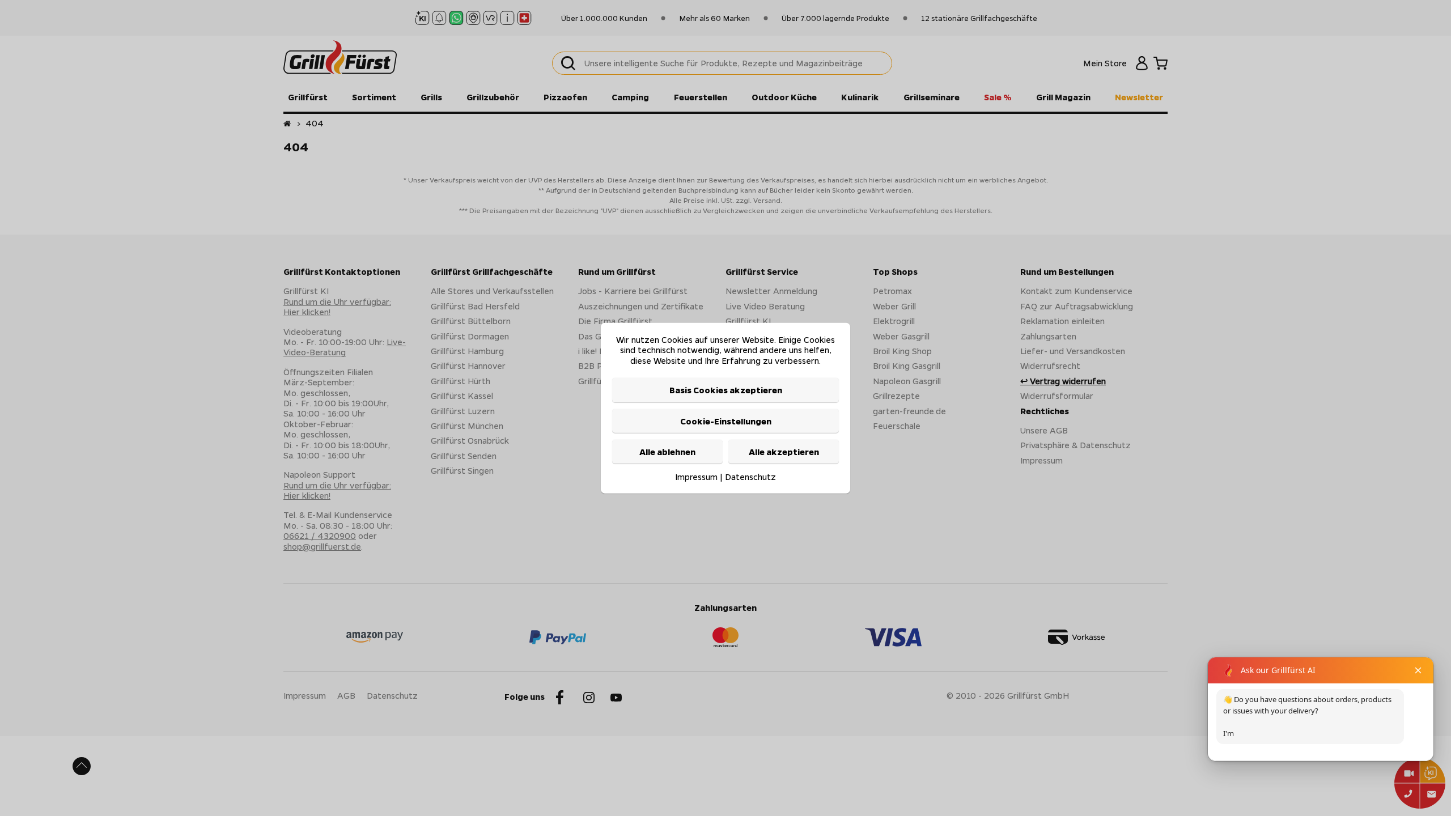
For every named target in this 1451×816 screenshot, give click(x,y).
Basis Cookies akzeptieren (725, 390)
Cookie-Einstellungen (725, 420)
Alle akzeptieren (784, 451)
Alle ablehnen (667, 451)
